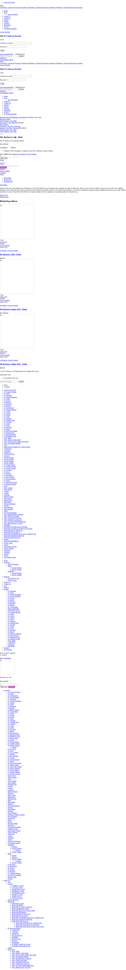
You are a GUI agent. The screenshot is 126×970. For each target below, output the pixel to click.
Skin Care (7, 880)
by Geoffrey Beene (14, 743)
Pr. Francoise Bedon (14, 928)
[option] (16, 231)
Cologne (18, 861)
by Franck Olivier (13, 742)
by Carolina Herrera (14, 873)
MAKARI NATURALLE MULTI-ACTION (30, 926)
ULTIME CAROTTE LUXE (21, 944)
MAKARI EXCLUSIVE (20, 916)
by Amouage (12, 699)
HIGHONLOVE (13, 900)
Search (21, 56)
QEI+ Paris (11, 950)
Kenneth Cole (12, 784)
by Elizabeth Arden (14, 735)
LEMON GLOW (17, 894)
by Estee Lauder (13, 738)
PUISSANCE (16, 939)
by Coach (11, 726)
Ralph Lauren (12, 877)
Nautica (10, 807)
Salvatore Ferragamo (14, 827)
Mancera (10, 793)
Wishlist (6, 648)
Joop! (9, 779)
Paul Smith (11, 818)
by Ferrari (11, 740)
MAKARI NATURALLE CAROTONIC (29, 923)
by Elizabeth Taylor (14, 736)
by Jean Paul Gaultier (14, 763)
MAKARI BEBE (17, 905)
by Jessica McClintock (15, 767)
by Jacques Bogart (13, 759)
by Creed (11, 728)
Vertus (10, 839)
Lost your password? (6, 54)
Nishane (10, 811)
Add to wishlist (4, 171)
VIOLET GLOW (17, 898)
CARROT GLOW (18, 886)
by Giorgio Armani (14, 745)
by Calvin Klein (13, 712)
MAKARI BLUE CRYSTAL (21, 914)
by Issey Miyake (13, 756)
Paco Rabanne (12, 813)
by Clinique (11, 724)
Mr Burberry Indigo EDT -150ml (13, 364)
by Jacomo (11, 758)
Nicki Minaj (11, 809)
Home (2, 117)
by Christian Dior (13, 722)
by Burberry (22, 154)
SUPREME (15, 942)
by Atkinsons (12, 706)
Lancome (11, 790)
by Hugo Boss (12, 866)
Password (3, 47)
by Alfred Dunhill (13, 697)
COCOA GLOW (17, 887)
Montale (10, 804)
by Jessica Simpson (14, 768)
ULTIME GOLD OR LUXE (21, 946)
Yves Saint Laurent (14, 843)
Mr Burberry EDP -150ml (10, 254)
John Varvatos (12, 777)
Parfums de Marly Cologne (16, 815)
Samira (10, 948)
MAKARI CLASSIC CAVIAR (22, 907)
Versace (10, 879)
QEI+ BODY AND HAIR (20, 953)
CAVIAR (15, 932)
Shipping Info (8, 181)
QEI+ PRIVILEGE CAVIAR (21, 967)
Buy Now (3, 167)
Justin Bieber (12, 783)
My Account (8, 650)
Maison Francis (12, 791)
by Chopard (11, 720)
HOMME (15, 937)
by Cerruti (11, 715)
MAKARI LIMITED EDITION (22, 919)
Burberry (4, 147)
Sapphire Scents (13, 829)
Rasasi (10, 822)
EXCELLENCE (17, 935)
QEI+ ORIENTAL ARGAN (21, 964)
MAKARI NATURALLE (20, 921)
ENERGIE (15, 934)
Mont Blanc (11, 802)
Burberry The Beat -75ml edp (9, 128)
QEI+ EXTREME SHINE (20, 957)
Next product (4, 124)
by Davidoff (11, 729)
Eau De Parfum (21, 117)
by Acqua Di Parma (14, 692)
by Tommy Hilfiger (14, 772)
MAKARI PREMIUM (19, 912)
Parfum (18, 850)
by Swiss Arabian (13, 770)
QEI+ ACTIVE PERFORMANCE (23, 966)
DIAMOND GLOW (18, 889)
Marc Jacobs (12, 795)
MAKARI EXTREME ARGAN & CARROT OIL (28, 918)
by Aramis (11, 703)
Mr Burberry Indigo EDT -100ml (13, 309)
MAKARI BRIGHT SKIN (20, 909)
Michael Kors (12, 799)
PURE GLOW (16, 896)
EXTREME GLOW (18, 893)
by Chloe (11, 719)
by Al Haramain (13, 696)
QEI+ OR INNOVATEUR (20, 962)
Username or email (6, 43)
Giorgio (14, 747)
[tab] (65, 178)
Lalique (10, 788)
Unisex (10, 836)
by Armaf (11, 704)
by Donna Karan (13, 733)
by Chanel (11, 717)
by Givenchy (12, 749)
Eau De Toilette (13, 305)
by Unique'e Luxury (14, 774)
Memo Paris (11, 797)
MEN (9, 854)
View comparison (5, 658)
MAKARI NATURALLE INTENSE (27, 925)
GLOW (10, 884)
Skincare (14, 847)
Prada (9, 820)
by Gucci (11, 751)
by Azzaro (11, 868)
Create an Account (13, 36)
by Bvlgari (11, 870)
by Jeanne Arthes (13, 765)
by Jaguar (11, 761)
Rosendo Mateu (13, 823)
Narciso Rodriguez (14, 806)
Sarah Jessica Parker (14, 831)
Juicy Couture (12, 781)
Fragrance (7, 117)
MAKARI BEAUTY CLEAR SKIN (23, 910)
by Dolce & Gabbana (14, 875)
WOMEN (13, 117)
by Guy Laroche (13, 752)
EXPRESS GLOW (18, 891)
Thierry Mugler (12, 832)
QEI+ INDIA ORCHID (19, 960)
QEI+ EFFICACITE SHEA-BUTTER (24, 955)
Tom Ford (11, 834)
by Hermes (11, 754)
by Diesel (11, 731)
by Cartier (11, 713)
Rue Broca (11, 825)
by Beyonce (11, 864)
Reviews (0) (8, 180)
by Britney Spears (13, 710)
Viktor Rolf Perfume (14, 841)
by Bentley (11, 708)
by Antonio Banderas (14, 701)
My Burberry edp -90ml (7, 123)
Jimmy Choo (12, 775)
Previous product (5, 119)
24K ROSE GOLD (18, 903)
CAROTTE (15, 930)
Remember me (20, 54)
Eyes (9, 882)
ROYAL (14, 941)
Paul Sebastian (12, 816)
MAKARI (11, 902)
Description (7, 178)
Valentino (11, 838)
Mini (9, 800)
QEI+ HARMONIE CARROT (21, 958)
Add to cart (4, 158)
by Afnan (11, 694)
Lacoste (10, 786)
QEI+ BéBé (15, 951)
